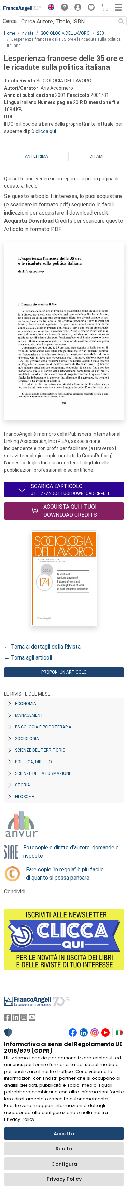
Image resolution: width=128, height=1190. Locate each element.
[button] (49, 8)
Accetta (64, 1133)
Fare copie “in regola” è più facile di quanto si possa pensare (65, 873)
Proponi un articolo (64, 672)
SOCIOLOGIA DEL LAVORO (65, 33)
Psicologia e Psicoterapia (43, 727)
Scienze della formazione (43, 773)
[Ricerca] (121, 21)
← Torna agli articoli (28, 657)
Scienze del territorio (40, 750)
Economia (25, 703)
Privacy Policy (64, 1179)
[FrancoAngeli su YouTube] (32, 1018)
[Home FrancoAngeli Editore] (22, 8)
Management (29, 715)
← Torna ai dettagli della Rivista (42, 646)
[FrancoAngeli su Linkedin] (15, 1018)
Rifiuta (64, 1148)
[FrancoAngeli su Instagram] (23, 1018)
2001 (101, 33)
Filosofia (24, 796)
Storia (22, 785)
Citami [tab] (96, 156)
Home (9, 33)
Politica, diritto (33, 761)
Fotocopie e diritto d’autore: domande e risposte (71, 851)
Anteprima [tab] (36, 156)
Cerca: (10, 21)
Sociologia (27, 738)
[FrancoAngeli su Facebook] (7, 1018)
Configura (64, 1164)
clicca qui (45, 131)
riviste (27, 33)
